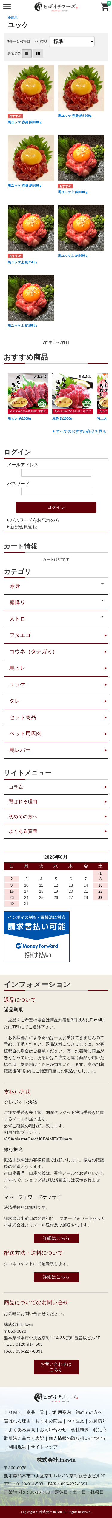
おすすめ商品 (48, 1421)
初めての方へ (23, 816)
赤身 (14, 586)
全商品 (13, 17)
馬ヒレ (17, 668)
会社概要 (80, 1429)
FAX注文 (75, 1421)
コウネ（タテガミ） (33, 652)
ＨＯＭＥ (13, 1412)
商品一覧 (35, 1412)
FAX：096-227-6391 (68, 1484)
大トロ (17, 619)
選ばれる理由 (23, 801)
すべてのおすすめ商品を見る (81, 431)
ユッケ (17, 684)
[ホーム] (56, 1401)
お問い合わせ (53, 1429)
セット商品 (22, 717)
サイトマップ (44, 1447)
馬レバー (20, 750)
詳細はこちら (56, 1237)
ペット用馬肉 (25, 734)
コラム (16, 786)
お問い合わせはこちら (56, 1367)
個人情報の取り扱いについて (78, 1438)
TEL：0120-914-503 (23, 1484)
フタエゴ (20, 635)
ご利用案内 (60, 1412)
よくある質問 (23, 831)
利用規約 (17, 1447)
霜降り (17, 602)
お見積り (98, 1421)
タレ (14, 701)
